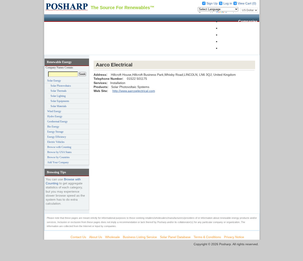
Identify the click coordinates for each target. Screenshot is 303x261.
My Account (248, 48)
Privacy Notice (234, 237)
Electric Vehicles (56, 141)
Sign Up (212, 3)
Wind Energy (54, 111)
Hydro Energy (54, 116)
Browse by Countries (58, 157)
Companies (248, 21)
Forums (251, 41)
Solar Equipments (60, 101)
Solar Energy (54, 80)
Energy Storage (55, 131)
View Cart (245, 3)
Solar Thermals (59, 90)
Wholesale (249, 35)
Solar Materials (59, 106)
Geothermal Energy (57, 121)
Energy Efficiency (56, 136)
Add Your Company (58, 162)
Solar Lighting (58, 96)
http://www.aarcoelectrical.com (133, 91)
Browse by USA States (59, 152)
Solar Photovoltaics (61, 85)
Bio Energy (53, 126)
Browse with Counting (59, 147)
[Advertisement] (174, 58)
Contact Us (78, 237)
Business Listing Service (140, 237)
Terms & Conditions (207, 237)
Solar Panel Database (239, 28)
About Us (95, 237)
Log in (227, 3)
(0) (254, 3)
